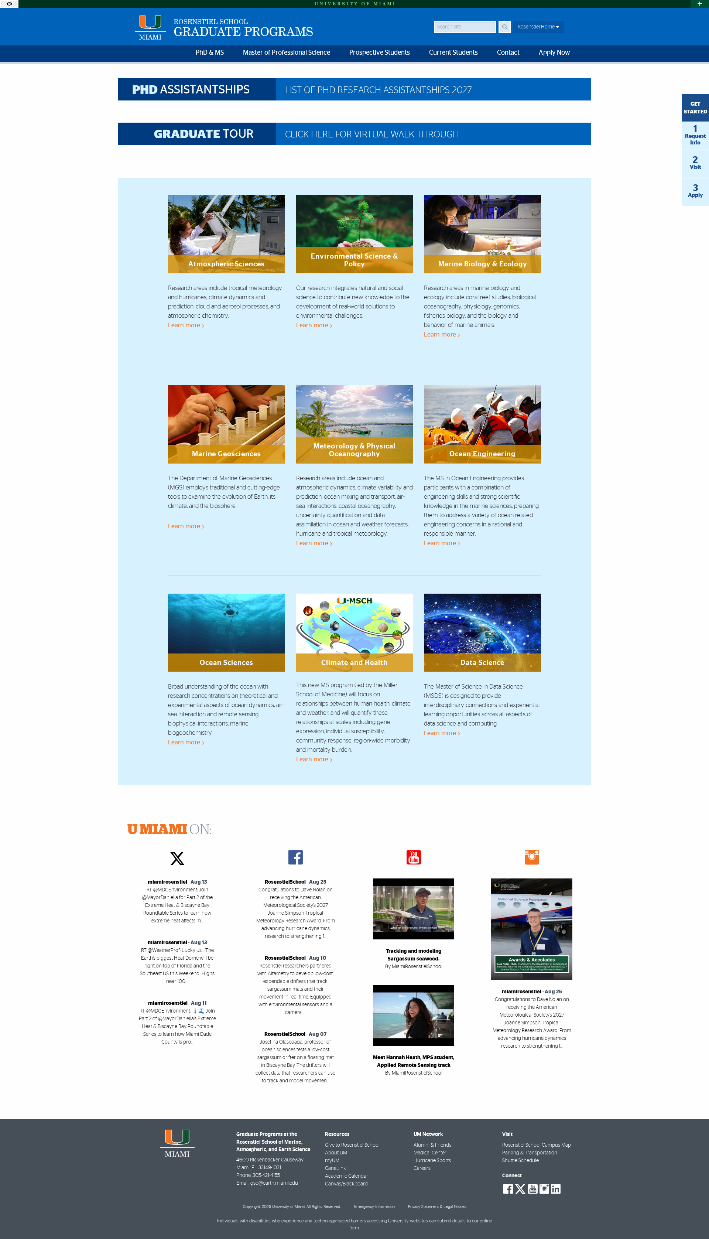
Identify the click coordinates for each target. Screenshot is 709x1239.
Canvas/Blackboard (346, 1184)
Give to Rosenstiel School (352, 1145)
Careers (422, 1168)
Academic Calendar (346, 1176)
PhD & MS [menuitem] (210, 53)
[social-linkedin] (556, 1189)
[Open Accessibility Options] (9, 4)
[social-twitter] (520, 1188)
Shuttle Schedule (520, 1160)
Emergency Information (374, 1207)
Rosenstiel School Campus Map (536, 1145)
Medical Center (430, 1153)
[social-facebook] (508, 1189)
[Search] (505, 27)
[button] (693, 1218)
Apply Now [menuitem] (554, 53)
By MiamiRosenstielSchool (413, 966)
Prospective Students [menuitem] (379, 53)
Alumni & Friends (432, 1145)
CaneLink (335, 1168)
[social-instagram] (544, 1189)
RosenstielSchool (285, 882)
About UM (336, 1153)
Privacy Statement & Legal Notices (437, 1207)
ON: (169, 830)
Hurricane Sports (432, 1160)
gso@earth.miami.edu (274, 1183)
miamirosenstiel (167, 882)
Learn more (185, 325)
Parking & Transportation (529, 1153)
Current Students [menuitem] (453, 53)
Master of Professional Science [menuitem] (286, 53)
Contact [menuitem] (508, 53)
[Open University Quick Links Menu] (700, 4)
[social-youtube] (533, 1189)
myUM (332, 1160)
